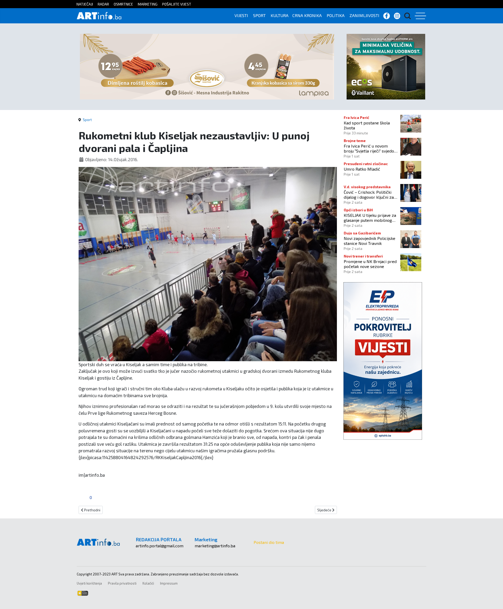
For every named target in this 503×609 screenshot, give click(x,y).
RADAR (103, 4)
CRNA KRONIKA (307, 15)
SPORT (259, 15)
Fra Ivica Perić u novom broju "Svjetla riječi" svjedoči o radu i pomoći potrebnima (370, 148)
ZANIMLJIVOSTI (364, 15)
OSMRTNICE (123, 4)
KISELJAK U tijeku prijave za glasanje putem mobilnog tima (370, 218)
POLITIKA (336, 15)
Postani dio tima (269, 542)
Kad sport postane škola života (367, 125)
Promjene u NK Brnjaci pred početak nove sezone (370, 264)
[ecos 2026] (386, 66)
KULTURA (279, 15)
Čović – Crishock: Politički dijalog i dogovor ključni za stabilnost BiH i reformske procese (369, 195)
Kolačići (148, 583)
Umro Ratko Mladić (362, 168)
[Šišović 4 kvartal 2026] (207, 66)
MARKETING (147, 4)
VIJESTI (241, 15)
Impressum (169, 583)
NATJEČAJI (84, 4)
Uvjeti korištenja (89, 583)
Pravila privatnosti (122, 583)
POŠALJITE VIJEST (176, 4)
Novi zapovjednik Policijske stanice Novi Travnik (369, 241)
